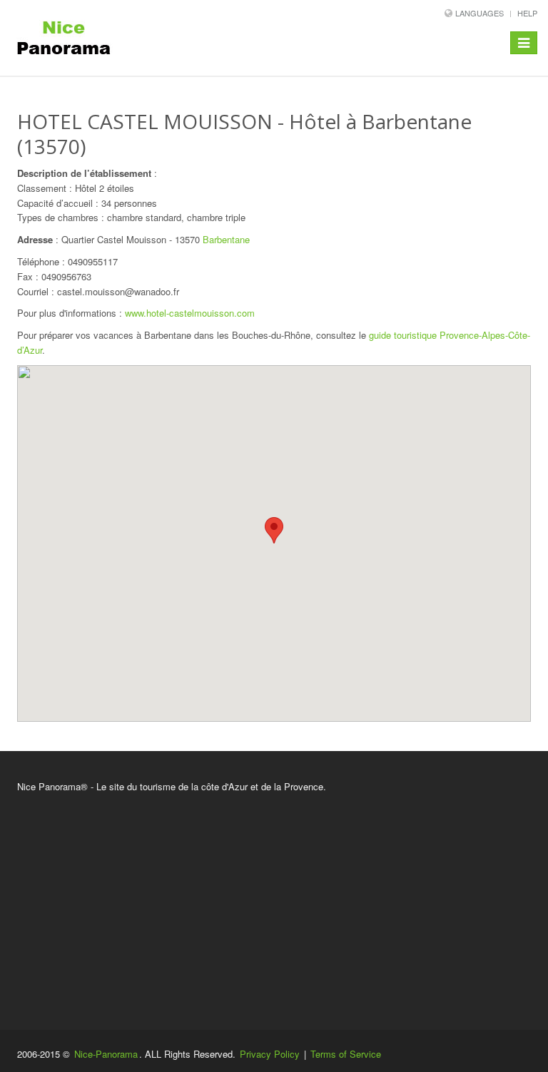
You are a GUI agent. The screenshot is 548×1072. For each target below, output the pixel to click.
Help (527, 13)
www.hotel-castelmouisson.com (190, 313)
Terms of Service (345, 1054)
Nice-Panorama (106, 1054)
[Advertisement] (274, 901)
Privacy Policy (270, 1054)
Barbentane (226, 239)
